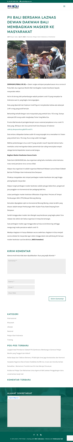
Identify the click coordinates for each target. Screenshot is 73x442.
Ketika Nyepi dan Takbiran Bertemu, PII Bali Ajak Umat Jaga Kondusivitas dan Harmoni (36, 358)
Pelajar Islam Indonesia (40, 37)
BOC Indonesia (39, 439)
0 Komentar (51, 37)
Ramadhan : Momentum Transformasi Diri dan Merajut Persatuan (29, 366)
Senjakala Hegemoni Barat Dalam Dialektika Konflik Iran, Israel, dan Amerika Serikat (35, 362)
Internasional (11, 318)
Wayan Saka (13, 37)
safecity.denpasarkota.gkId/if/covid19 (19, 129)
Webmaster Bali (58, 439)
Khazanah (10, 323)
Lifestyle (10, 327)
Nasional (29, 37)
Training (10, 340)
